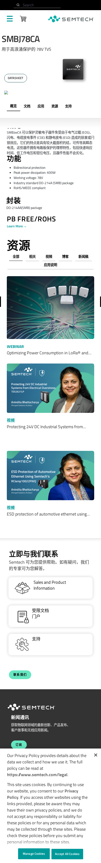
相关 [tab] (32, 256)
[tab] (55, 106)
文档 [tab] (27, 106)
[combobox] (37, 5)
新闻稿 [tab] (83, 256)
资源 (54, 106)
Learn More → (17, 226)
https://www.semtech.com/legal (37, 774)
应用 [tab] (41, 106)
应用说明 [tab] (50, 264)
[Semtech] (36, 711)
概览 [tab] (13, 106)
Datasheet (15, 78)
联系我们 (20, 674)
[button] (95, 755)
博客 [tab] (65, 256)
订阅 (19, 744)
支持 (68, 106)
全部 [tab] (16, 256)
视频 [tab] (49, 256)
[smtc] (71, 18)
